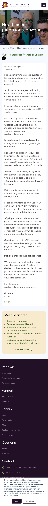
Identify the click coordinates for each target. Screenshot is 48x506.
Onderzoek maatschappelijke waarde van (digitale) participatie (23, 341)
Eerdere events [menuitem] (8, 435)
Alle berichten (22, 349)
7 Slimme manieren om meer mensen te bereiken (21, 329)
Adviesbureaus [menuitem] (8, 383)
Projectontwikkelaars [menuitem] (11, 378)
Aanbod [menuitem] (5, 401)
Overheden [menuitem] (6, 373)
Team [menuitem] (4, 448)
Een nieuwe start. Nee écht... (21, 324)
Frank (7, 301)
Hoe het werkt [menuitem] (8, 396)
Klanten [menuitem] (5, 453)
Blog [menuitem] (4, 415)
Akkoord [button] (16, 501)
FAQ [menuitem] (4, 425)
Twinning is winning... (17, 321)
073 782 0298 (13, 472)
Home (4, 48)
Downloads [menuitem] (7, 420)
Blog (12, 48)
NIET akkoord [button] (29, 501)
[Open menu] (43, 5)
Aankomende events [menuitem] (11, 430)
